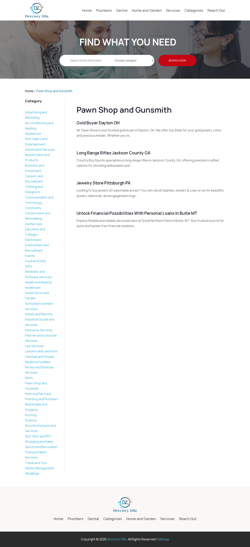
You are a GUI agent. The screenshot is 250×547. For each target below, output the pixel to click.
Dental (122, 10)
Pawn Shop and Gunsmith (54, 91)
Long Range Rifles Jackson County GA (113, 153)
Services (173, 10)
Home (87, 10)
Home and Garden (147, 10)
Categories (194, 10)
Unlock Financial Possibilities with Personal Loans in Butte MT (137, 213)
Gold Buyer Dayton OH (98, 123)
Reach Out (216, 10)
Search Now (177, 60)
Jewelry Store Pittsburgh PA (103, 183)
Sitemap (163, 539)
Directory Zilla (117, 539)
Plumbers (104, 10)
